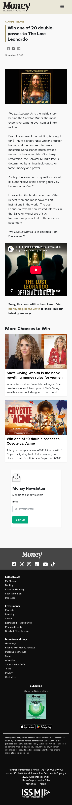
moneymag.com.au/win (24, 309)
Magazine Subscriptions (36, 691)
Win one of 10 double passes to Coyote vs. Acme (33, 441)
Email (15, 501)
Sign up (20, 519)
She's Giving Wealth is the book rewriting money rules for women (35, 375)
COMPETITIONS (14, 21)
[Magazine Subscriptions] (36, 706)
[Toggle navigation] (62, 7)
